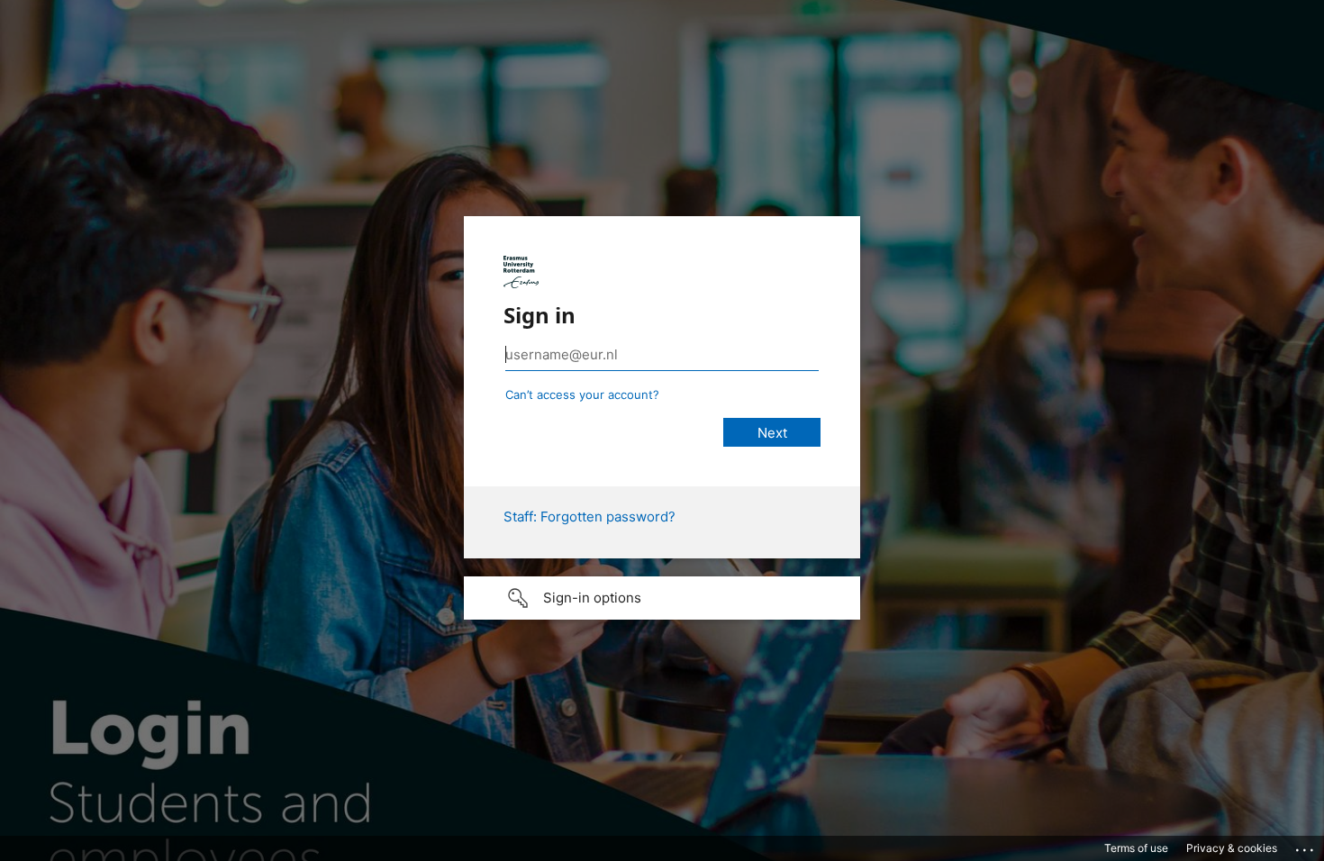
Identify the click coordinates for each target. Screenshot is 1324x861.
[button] (662, 598)
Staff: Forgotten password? (589, 516)
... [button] (1306, 846)
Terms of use (1136, 848)
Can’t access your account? (582, 394)
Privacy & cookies (1231, 848)
